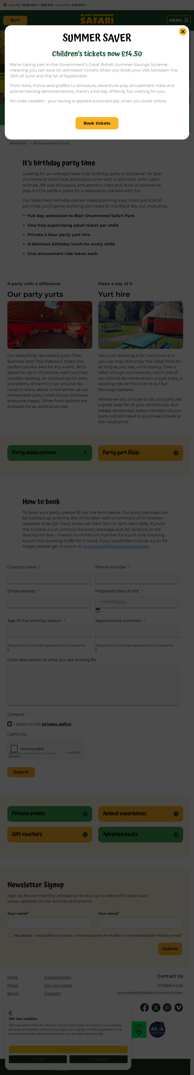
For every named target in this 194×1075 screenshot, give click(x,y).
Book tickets (97, 123)
